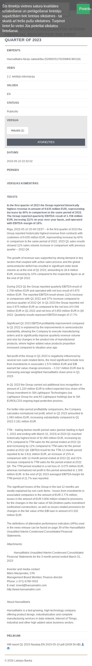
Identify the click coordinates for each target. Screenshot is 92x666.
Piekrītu (84, 9)
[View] (8, 648)
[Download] (82, 644)
